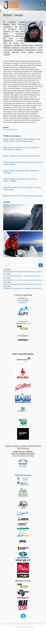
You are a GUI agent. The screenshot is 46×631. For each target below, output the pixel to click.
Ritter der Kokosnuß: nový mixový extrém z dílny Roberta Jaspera (21, 148)
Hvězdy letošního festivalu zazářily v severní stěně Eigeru (22, 188)
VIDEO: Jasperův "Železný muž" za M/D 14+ (21, 156)
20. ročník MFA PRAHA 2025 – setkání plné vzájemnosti (21, 276)
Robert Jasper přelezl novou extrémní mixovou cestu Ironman (23, 163)
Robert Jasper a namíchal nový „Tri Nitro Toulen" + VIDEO (20, 180)
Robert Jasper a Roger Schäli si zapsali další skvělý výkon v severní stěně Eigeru (21, 140)
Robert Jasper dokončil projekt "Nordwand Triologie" (21, 172)
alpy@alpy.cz (23, 302)
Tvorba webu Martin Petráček (20, 627)
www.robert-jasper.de (10, 129)
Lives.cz (33, 627)
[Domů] (11, 5)
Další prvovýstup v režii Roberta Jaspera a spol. (23, 196)
